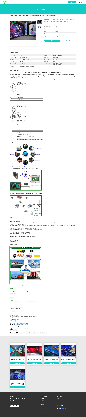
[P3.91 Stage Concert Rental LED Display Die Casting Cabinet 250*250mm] (34, 351)
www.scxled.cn (12, 327)
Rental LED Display (22, 15)
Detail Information (16, 47)
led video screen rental (19, 332)
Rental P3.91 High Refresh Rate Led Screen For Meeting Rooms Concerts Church (52, 360)
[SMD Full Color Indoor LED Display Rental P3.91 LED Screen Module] (17, 351)
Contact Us (42, 404)
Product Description (31, 47)
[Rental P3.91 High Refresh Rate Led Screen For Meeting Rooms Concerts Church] (51, 351)
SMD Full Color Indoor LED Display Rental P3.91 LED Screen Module (17, 360)
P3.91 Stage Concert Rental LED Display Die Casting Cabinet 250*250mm (34, 360)
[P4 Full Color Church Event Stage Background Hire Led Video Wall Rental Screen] (17, 374)
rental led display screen (32, 332)
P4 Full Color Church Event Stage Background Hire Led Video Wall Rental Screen (17, 384)
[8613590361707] (58, 408)
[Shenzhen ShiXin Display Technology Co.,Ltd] (4, 2)
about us (47, 2)
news (58, 2)
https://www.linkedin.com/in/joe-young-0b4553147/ (21, 323)
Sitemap (15, 415)
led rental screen (42, 332)
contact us (63, 2)
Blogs (42, 402)
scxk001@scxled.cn (15, 405)
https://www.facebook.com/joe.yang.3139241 (21, 324)
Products (15, 15)
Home (42, 2)
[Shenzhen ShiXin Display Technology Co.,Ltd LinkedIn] (65, 408)
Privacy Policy (12, 415)
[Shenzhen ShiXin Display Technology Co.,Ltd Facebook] (63, 408)
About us (42, 398)
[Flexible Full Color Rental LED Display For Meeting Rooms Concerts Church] (68, 351)
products (53, 2)
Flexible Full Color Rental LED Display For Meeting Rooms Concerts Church (68, 360)
